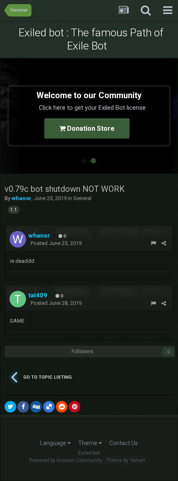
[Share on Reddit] (61, 407)
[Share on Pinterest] (74, 407)
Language (53, 443)
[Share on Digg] (36, 407)
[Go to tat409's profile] (18, 299)
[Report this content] (153, 243)
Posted (56, 243)
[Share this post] (163, 243)
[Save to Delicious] (49, 407)
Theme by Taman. (126, 460)
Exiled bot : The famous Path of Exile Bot (91, 39)
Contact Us (123, 443)
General (82, 198)
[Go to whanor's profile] (18, 239)
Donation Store (90, 128)
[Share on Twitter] (10, 407)
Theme (88, 443)
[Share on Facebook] (23, 407)
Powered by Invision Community (65, 460)
